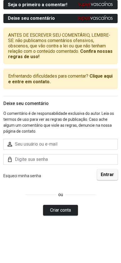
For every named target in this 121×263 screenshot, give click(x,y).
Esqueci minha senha (22, 176)
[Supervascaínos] (96, 4)
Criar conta (60, 210)
